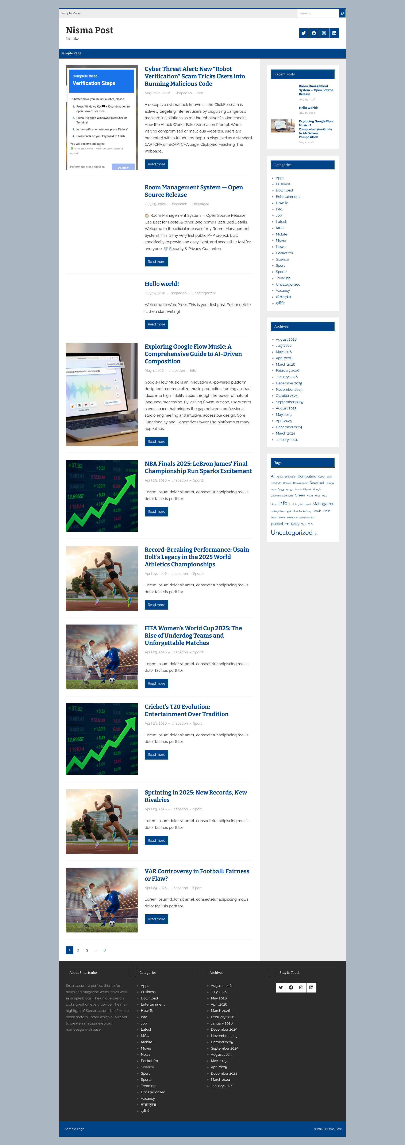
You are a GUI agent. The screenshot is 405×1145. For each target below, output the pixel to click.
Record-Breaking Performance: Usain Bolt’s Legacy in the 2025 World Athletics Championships (197, 557)
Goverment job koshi (282, 495)
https (273, 504)
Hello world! (162, 283)
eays (273, 489)
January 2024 (286, 439)
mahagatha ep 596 (281, 511)
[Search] (342, 13)
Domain (287, 483)
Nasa (327, 511)
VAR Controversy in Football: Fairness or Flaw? (197, 875)
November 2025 (289, 389)
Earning (330, 483)
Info (200, 93)
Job (279, 215)
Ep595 (281, 489)
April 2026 (284, 358)
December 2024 (289, 427)
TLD (310, 524)
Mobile (281, 234)
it (290, 504)
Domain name (300, 483)
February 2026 (287, 370)
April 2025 (284, 421)
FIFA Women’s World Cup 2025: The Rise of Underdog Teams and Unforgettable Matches (193, 635)
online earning (307, 517)
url (316, 534)
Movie (281, 240)
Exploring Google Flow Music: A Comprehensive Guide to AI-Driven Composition (193, 354)
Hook (317, 495)
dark (329, 476)
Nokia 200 (292, 517)
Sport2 (198, 480)
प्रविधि (280, 303)
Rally (295, 524)
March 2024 (285, 433)
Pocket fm (284, 253)
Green (300, 495)
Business (283, 184)
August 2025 (286, 408)
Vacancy (283, 290)
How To (282, 203)
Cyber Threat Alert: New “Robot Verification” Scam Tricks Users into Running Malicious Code (195, 76)
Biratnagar (290, 476)
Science (282, 259)
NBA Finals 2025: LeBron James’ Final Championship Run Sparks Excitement (198, 467)
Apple (280, 476)
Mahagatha (323, 503)
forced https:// (303, 489)
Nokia (282, 517)
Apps (280, 178)
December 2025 (289, 383)
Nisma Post (89, 30)
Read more (156, 164)
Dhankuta (276, 483)
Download (200, 204)
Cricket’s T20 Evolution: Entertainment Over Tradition (187, 710)
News (280, 247)
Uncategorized (204, 293)
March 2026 (285, 364)
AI (273, 476)
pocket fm (280, 523)
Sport (197, 723)
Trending (283, 278)
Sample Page (70, 13)
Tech (303, 524)
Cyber (321, 476)
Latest (281, 221)
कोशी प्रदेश (283, 297)
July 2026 (284, 345)
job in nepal (304, 504)
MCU (280, 228)
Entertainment (288, 196)
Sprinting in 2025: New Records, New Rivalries (196, 796)
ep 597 (289, 489)
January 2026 (287, 377)
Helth (310, 495)
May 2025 (284, 414)
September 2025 (289, 402)
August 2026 (286, 339)
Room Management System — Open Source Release (194, 191)
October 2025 (287, 395)
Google (317, 489)
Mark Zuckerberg (302, 511)
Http (324, 495)
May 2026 (284, 352)
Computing (307, 476)
